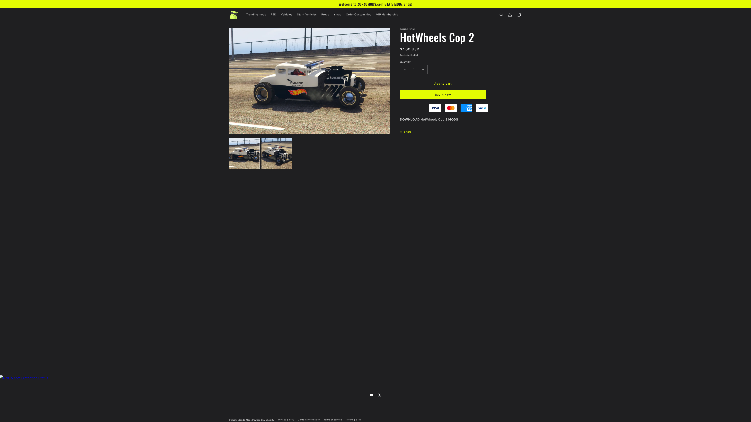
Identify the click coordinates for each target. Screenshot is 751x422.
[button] (501, 14)
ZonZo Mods (245, 420)
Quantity (405, 61)
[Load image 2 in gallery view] (276, 153)
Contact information (309, 419)
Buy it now (443, 95)
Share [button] (408, 131)
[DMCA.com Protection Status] (24, 378)
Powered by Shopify (263, 420)
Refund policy (353, 419)
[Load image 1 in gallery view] (244, 153)
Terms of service (333, 419)
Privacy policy (286, 419)
